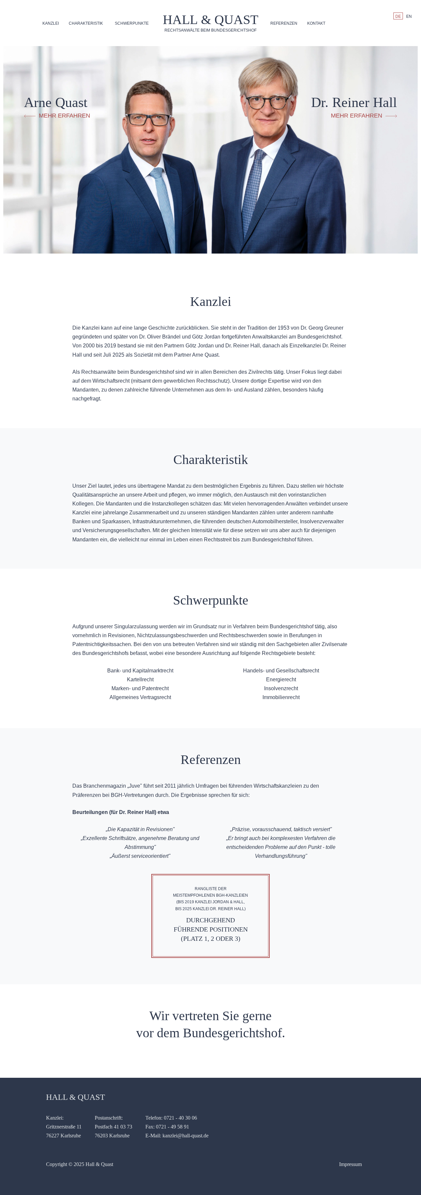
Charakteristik (86, 23)
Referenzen (283, 23)
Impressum (350, 1164)
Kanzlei (50, 23)
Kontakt (316, 23)
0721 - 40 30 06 (180, 1118)
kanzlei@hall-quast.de (185, 1135)
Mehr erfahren (64, 115)
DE (398, 16)
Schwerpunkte (132, 23)
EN (409, 16)
